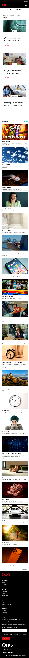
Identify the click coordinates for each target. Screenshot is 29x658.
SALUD (3, 586)
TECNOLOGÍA (4, 591)
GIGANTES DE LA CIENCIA (7, 604)
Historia (3, 593)
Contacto (4, 610)
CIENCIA (3, 582)
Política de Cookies (6, 615)
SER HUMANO (4, 584)
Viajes (3, 597)
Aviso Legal (4, 612)
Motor (3, 602)
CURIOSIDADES (5, 595)
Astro (3, 600)
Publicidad (4, 617)
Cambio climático (5, 598)
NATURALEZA (4, 589)
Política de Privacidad (7, 614)
